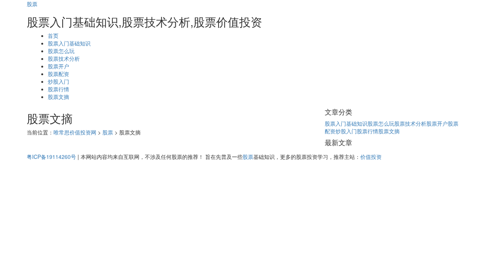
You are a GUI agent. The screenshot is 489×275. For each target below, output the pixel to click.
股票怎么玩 (61, 51)
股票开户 (58, 66)
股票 (32, 4)
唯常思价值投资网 (74, 132)
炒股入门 (58, 81)
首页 (53, 35)
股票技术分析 (64, 58)
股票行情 (58, 89)
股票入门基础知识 (69, 43)
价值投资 (371, 156)
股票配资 (58, 74)
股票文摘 (58, 96)
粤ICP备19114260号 (51, 156)
